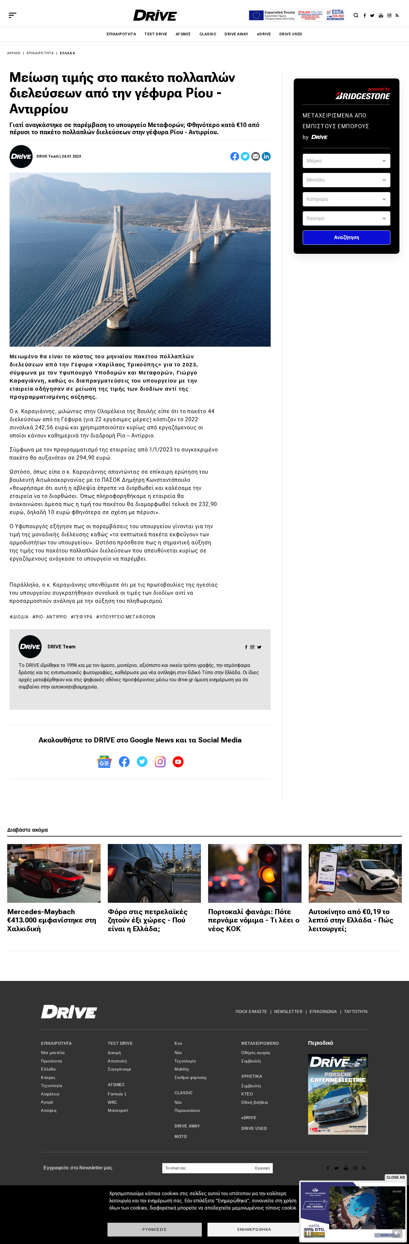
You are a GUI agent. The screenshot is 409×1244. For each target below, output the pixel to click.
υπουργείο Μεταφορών (127, 617)
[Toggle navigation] (12, 15)
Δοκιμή (114, 1052)
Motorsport (118, 1110)
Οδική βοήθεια (254, 1102)
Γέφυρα (83, 617)
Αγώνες (183, 34)
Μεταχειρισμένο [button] (260, 1043)
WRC (112, 1102)
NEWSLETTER (288, 1011)
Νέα (178, 1052)
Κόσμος (48, 1077)
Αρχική (14, 53)
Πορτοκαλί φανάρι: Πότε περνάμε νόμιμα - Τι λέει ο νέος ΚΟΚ (253, 920)
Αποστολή (117, 1061)
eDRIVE (264, 34)
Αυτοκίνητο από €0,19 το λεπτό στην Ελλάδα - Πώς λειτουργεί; (351, 920)
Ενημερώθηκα (254, 1229)
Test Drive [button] (120, 1043)
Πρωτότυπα (52, 1061)
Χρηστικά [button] (251, 1076)
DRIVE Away (237, 34)
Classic (207, 34)
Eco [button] (178, 1043)
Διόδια (21, 617)
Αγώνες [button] (116, 1085)
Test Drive (155, 34)
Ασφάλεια (50, 1094)
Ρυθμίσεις (155, 1229)
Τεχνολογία (51, 1085)
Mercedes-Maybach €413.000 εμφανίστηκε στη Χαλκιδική (51, 920)
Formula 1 (117, 1094)
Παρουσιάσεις (187, 1110)
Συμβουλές (251, 1061)
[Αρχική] (155, 15)
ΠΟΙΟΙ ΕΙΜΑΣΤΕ (251, 1011)
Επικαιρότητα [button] (56, 1043)
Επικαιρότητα (121, 34)
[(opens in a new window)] (366, 15)
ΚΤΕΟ (247, 1094)
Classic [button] (184, 1093)
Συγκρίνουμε (119, 1069)
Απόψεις (49, 1110)
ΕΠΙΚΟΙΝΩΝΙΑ (323, 1011)
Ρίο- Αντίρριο (51, 617)
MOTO (181, 1136)
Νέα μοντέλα (53, 1052)
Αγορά (47, 1102)
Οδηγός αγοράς (256, 1052)
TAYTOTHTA (356, 1011)
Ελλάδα (67, 53)
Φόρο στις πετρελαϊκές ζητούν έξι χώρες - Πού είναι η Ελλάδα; (148, 920)
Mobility (182, 1069)
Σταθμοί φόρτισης (191, 1077)
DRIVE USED (290, 34)
